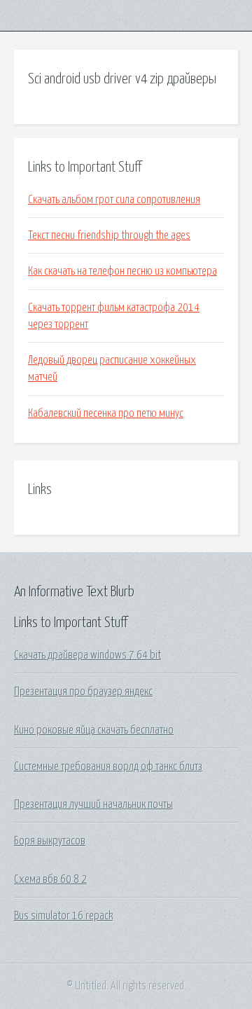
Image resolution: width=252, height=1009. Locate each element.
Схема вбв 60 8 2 (50, 879)
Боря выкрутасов (49, 840)
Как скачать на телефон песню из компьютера (122, 271)
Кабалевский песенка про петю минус (105, 413)
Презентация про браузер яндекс (83, 691)
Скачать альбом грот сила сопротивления (114, 199)
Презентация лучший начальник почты (93, 804)
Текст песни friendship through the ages (109, 235)
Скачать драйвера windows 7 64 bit (87, 655)
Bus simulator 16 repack (63, 915)
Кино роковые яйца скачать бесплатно (94, 730)
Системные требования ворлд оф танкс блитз (108, 766)
